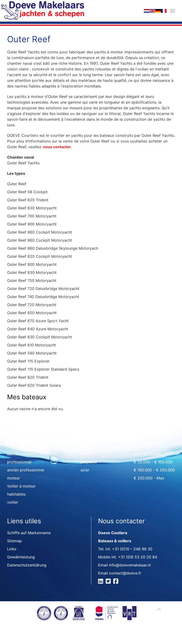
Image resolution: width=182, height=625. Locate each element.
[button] (172, 11)
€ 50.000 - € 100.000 (153, 462)
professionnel (19, 462)
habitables (16, 494)
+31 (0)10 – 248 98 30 (132, 549)
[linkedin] (101, 581)
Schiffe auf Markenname (29, 532)
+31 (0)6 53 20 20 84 (137, 557)
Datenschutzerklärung (26, 565)
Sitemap (14, 540)
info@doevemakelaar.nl (130, 565)
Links (11, 549)
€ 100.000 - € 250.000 (154, 470)
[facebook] (116, 581)
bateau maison (20, 453)
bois (84, 453)
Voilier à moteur (21, 486)
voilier (12, 502)
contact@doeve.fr (125, 573)
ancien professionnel (25, 470)
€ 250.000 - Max (149, 478)
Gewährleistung (21, 557)
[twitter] (109, 581)
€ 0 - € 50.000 (147, 453)
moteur (13, 478)
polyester (89, 462)
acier (85, 470)
